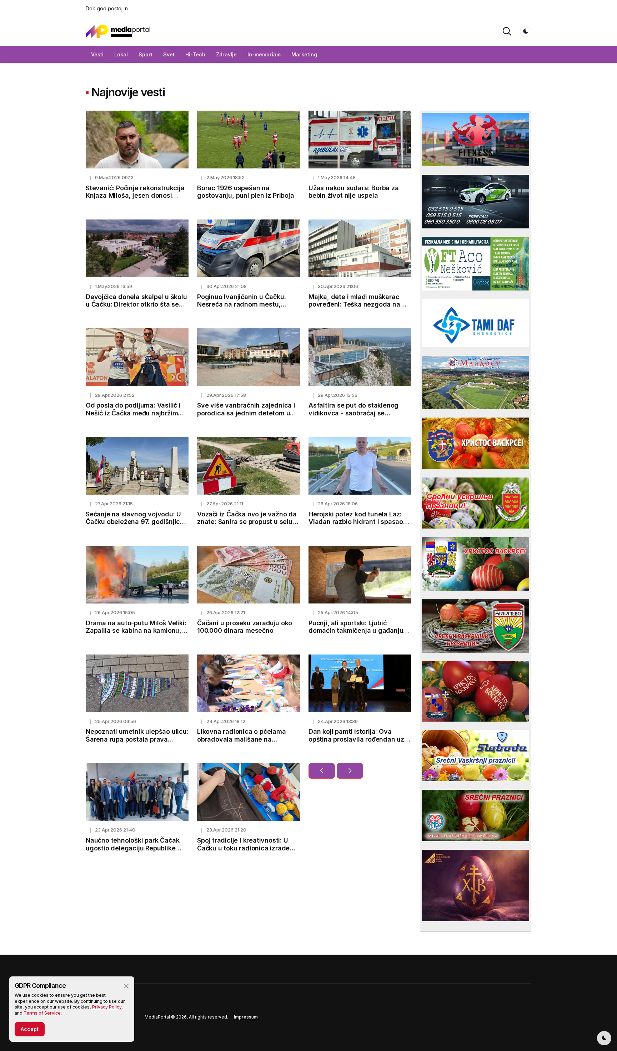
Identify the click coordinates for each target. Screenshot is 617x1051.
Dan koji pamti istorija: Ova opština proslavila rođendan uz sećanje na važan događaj (356, 739)
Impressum (246, 1017)
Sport (145, 54)
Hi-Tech (195, 54)
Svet (169, 54)
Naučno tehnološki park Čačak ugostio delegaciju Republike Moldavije (132, 848)
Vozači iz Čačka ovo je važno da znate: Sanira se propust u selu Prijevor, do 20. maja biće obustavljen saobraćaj (247, 525)
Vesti (97, 54)
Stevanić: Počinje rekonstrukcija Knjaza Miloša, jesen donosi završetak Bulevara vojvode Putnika (135, 199)
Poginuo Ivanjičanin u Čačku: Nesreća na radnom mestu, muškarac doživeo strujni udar (244, 304)
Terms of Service (42, 1013)
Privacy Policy (106, 1007)
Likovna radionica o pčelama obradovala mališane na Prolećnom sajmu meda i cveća (245, 739)
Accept (30, 1029)
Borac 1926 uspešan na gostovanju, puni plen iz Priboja (245, 191)
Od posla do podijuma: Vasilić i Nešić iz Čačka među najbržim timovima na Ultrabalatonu (133, 412)
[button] (126, 986)
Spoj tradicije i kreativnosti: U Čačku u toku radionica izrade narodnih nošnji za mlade (243, 848)
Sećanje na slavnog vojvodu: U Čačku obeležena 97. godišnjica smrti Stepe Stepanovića (135, 521)
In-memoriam (264, 54)
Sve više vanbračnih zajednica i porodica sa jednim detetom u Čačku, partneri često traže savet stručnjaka (246, 416)
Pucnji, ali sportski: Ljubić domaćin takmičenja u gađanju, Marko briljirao (356, 630)
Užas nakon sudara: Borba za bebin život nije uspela (353, 191)
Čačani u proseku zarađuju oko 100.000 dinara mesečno (244, 627)
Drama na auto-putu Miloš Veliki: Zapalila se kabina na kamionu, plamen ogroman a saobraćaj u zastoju (136, 634)
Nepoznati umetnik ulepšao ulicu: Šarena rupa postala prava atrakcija (137, 739)
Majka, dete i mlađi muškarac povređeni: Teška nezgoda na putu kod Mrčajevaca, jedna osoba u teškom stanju (354, 308)
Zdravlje (226, 54)
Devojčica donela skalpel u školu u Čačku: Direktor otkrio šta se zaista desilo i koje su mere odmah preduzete (136, 308)
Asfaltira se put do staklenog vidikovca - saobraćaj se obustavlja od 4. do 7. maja (353, 412)
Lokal (121, 54)
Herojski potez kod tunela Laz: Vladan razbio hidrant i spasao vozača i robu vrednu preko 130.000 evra (355, 525)
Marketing (304, 54)
